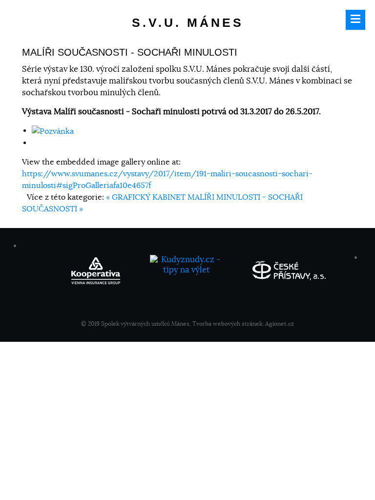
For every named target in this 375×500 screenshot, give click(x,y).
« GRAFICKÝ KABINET (147, 197)
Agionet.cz (279, 323)
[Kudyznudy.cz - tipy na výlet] (187, 269)
